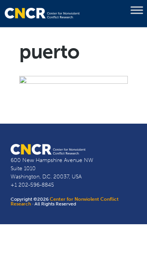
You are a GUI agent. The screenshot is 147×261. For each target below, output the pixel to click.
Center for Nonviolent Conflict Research (65, 201)
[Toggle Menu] (137, 10)
